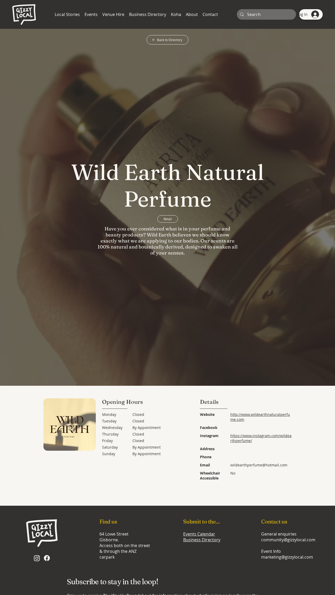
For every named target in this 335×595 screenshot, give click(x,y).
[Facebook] (47, 558)
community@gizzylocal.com (288, 540)
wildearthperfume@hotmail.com (258, 464)
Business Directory (201, 540)
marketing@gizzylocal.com (287, 557)
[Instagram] (37, 558)
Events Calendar (199, 534)
